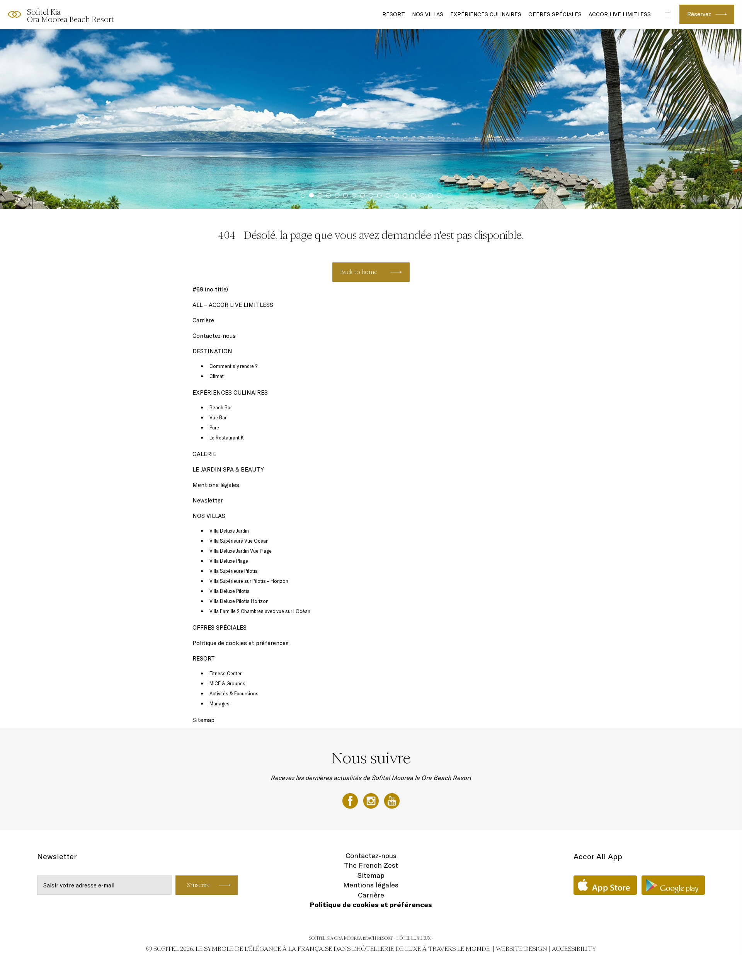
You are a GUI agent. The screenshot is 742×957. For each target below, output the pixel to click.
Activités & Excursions (234, 693)
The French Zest (371, 865)
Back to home (359, 272)
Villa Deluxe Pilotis (229, 591)
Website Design (521, 949)
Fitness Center (225, 673)
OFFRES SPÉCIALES (555, 14)
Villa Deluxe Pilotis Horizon (239, 601)
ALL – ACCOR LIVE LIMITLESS (232, 304)
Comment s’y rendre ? (233, 366)
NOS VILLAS (427, 14)
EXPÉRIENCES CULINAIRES (485, 14)
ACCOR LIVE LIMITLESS (620, 14)
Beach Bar (220, 407)
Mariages (219, 703)
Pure (214, 427)
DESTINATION (212, 351)
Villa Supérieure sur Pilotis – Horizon (248, 581)
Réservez (699, 14)
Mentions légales (215, 485)
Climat (216, 376)
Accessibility (574, 949)
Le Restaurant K (226, 437)
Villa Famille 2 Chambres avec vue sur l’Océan (259, 611)
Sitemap (203, 720)
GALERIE (204, 454)
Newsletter (207, 500)
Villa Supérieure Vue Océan (239, 541)
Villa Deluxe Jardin (229, 531)
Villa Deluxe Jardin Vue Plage (241, 551)
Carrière (203, 320)
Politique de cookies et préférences (240, 643)
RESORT (393, 14)
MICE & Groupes (227, 683)
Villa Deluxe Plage (228, 561)
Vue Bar (217, 417)
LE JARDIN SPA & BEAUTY (228, 469)
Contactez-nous (214, 335)
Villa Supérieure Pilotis (233, 571)
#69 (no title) (210, 289)
